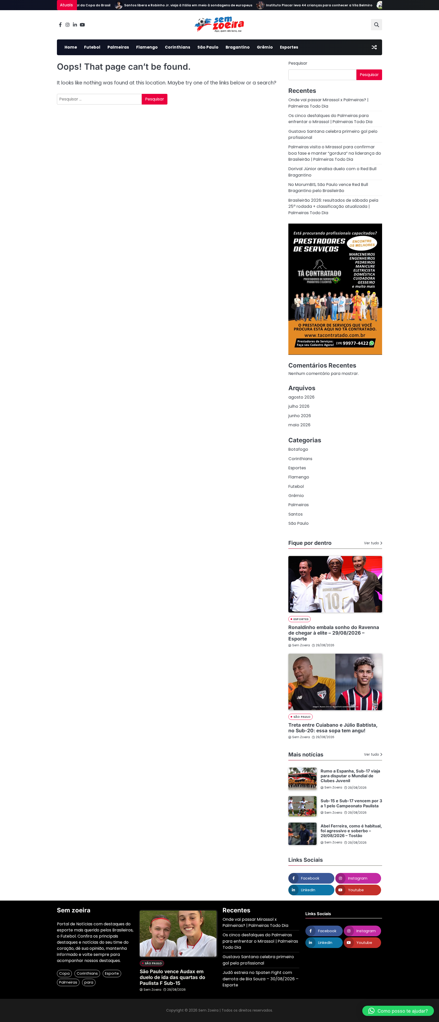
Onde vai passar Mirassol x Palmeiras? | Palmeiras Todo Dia (255, 922)
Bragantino (238, 47)
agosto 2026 (301, 397)
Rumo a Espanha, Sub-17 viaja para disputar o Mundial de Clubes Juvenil (350, 775)
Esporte (112, 973)
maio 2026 (299, 425)
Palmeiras (118, 47)
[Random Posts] (374, 47)
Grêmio (265, 47)
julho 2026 (298, 406)
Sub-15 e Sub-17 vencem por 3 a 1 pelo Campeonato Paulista (351, 803)
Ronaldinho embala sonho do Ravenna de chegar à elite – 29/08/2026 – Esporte (333, 633)
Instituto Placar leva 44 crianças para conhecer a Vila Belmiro (307, 5)
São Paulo (207, 47)
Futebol (92, 47)
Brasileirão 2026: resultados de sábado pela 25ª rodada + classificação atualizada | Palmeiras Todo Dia (333, 206)
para (88, 982)
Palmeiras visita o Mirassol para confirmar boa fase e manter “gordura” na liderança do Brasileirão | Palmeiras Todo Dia (334, 153)
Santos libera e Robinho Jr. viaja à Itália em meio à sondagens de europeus (176, 5)
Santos (295, 514)
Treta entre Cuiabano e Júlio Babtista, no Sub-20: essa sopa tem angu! (332, 728)
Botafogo (298, 449)
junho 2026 (299, 416)
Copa (64, 973)
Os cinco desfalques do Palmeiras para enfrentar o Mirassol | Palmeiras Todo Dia (330, 119)
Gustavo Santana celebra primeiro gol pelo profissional (258, 960)
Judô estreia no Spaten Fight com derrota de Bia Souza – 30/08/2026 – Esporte (261, 979)
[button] (398, 1011)
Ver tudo (371, 543)
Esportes (289, 47)
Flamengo (147, 47)
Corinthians (177, 47)
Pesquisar (297, 63)
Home (71, 47)
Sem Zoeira (301, 645)
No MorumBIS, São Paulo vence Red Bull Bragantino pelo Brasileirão (328, 188)
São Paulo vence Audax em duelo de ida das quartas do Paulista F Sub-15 (172, 977)
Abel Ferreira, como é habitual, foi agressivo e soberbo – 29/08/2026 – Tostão (351, 830)
